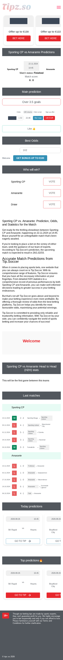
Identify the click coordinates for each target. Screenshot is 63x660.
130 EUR (49, 118)
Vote (52, 181)
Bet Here (19, 38)
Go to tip (20, 541)
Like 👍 (31, 129)
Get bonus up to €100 (30, 158)
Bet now (38, 118)
